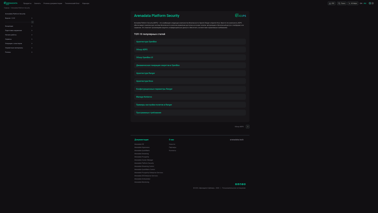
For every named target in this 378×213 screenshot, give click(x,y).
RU (365, 3)
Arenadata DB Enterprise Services (146, 176)
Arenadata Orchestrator (142, 179)
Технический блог (72, 3)
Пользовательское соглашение (234, 188)
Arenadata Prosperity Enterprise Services (148, 173)
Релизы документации (53, 3)
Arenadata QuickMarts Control (144, 169)
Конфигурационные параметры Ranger (154, 89)
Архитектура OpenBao (146, 41)
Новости (172, 144)
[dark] (370, 3)
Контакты (172, 150)
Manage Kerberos (144, 97)
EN (361, 3)
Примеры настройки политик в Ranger (154, 105)
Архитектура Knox (144, 81)
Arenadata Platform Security (15, 14)
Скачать (37, 3)
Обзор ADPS (141, 49)
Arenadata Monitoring (141, 182)
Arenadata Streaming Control (144, 166)
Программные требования (148, 112)
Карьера (85, 3)
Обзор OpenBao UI (144, 57)
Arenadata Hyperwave (142, 147)
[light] (372, 3)
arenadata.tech (237, 139)
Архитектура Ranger (145, 73)
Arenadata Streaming (141, 154)
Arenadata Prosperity (141, 157)
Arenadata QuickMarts (142, 150)
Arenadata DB (139, 144)
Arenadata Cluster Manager (143, 160)
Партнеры (172, 147)
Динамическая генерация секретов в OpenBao (158, 65)
